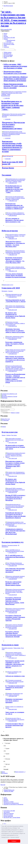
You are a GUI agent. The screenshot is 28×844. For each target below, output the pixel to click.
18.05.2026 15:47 (12, 526)
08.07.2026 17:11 (12, 673)
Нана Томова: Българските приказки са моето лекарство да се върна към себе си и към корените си (15, 359)
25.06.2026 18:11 (12, 297)
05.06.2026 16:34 (12, 326)
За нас (5, 34)
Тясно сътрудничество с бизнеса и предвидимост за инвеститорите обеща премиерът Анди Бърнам (15, 78)
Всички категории (8, 816)
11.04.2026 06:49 (12, 579)
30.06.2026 (8, 158)
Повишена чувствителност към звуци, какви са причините (14, 700)
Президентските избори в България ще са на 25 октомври (15, 72)
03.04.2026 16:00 (12, 721)
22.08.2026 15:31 (12, 183)
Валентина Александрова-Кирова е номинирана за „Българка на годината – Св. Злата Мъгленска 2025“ (14, 260)
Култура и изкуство (9, 43)
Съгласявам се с (10, 412)
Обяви (5, 45)
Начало (5, 33)
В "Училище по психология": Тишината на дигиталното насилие (15, 687)
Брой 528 (10, 156)
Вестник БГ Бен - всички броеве (12, 817)
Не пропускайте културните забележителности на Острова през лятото (15, 447)
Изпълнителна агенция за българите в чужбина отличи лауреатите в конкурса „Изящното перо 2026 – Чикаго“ (14, 465)
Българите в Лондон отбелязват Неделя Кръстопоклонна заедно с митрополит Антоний (13, 634)
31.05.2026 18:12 (12, 339)
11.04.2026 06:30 (12, 594)
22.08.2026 (7, 98)
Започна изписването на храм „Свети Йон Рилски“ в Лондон (15, 300)
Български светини (12, 545)
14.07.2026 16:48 (12, 458)
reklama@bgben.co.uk (9, 790)
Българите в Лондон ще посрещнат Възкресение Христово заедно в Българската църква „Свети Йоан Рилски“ (14, 601)
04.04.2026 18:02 (12, 709)
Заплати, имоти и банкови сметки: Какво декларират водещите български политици (15, 275)
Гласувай (6, 769)
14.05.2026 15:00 (12, 696)
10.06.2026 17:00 (12, 683)
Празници (4, 545)
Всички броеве (8, 168)
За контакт (6, 47)
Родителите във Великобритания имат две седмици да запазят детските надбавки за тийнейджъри (14, 206)
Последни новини (8, 814)
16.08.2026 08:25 (12, 215)
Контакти (6, 800)
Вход (5, 823)
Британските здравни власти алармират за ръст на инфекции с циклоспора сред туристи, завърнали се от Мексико (14, 664)
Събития (8, 435)
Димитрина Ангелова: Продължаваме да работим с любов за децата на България (15, 330)
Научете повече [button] (14, 837)
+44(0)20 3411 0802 (8, 791)
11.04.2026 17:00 (12, 565)
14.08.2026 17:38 (12, 271)
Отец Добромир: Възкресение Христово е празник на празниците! (15, 570)
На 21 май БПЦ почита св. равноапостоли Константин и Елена (15, 557)
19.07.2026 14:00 (12, 442)
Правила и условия (8, 801)
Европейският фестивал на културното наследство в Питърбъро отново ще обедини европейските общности (15, 515)
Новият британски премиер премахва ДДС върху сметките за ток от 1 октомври (15, 86)
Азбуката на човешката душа (15, 676)
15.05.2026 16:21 (12, 353)
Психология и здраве (9, 44)
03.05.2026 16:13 (12, 371)
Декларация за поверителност (11, 803)
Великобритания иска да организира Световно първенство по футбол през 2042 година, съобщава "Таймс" (12, 105)
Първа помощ (17, 648)
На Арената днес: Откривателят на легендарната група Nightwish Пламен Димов (15, 315)
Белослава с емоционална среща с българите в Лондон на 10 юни (14, 343)
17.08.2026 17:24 (12, 200)
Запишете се (4, 411)
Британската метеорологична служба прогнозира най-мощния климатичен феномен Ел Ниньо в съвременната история (12, 146)
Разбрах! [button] (14, 841)
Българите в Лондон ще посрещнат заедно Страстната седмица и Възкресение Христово (15, 618)
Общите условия (15, 412)
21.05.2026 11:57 (12, 552)
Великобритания (11, 40)
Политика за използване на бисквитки (13, 804)
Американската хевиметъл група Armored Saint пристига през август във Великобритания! (15, 531)
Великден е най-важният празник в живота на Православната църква (13, 583)
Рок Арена (14, 435)
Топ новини (7, 812)
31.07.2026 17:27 (12, 658)
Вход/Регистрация (8, 5)
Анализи (10, 291)
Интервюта (4, 291)
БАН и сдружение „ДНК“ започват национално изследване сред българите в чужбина (15, 66)
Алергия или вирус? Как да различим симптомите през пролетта (14, 725)
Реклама (6, 36)
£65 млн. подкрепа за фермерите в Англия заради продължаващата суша (14, 220)
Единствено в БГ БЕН (9, 37)
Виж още (3, 784)
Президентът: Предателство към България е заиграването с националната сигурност (13, 125)
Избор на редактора (9, 813)
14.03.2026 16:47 (12, 628)
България (9, 41)
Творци (4, 435)
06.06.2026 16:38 (12, 492)
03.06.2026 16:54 (12, 510)
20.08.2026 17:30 (12, 238)
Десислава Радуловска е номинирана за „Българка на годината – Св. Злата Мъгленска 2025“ (15, 244)
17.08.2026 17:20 (12, 254)
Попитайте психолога (7, 648)
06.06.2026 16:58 (12, 309)
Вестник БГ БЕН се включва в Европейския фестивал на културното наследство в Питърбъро (15, 498)
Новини (6, 39)
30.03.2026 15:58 (12, 612)
